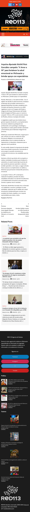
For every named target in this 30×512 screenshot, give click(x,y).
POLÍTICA (9, 198)
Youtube (15, 370)
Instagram (15, 361)
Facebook (15, 357)
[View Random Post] (24, 34)
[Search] (27, 34)
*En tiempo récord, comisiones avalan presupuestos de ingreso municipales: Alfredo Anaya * (14, 275)
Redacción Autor (20, 79)
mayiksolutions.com (8, 508)
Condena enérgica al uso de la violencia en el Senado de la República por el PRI (14, 309)
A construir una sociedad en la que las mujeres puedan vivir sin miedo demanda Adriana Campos (14, 240)
